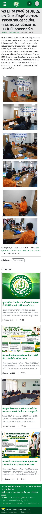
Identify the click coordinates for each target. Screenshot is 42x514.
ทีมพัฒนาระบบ (26, 512)
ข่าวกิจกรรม (19, 260)
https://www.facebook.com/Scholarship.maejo (20, 503)
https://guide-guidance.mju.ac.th (14, 500)
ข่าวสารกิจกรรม (14, 32)
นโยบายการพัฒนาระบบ (9, 512)
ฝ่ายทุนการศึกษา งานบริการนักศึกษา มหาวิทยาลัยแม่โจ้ (20, 249)
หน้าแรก (4, 32)
